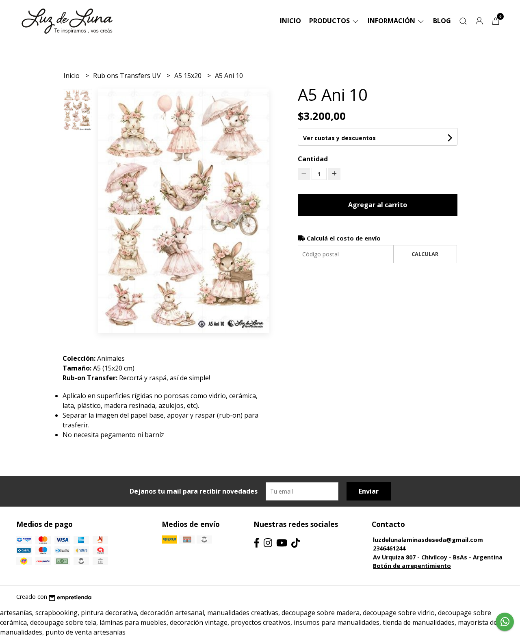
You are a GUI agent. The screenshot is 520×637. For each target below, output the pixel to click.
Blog (442, 20)
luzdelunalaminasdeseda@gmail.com (428, 540)
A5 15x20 (188, 75)
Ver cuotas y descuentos (339, 138)
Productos (330, 20)
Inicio (290, 20)
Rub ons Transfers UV (127, 75)
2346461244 (389, 548)
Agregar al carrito (377, 204)
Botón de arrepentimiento (412, 566)
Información (392, 20)
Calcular (425, 254)
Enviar (369, 491)
